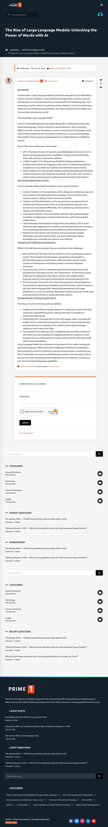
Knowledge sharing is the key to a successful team (26, 717)
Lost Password (26, 433)
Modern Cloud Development (88, 805)
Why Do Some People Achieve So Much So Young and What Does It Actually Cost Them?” (41, 656)
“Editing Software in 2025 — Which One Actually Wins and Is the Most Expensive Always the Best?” (46, 528)
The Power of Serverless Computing (64, 800)
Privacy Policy (11, 822)
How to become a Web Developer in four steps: (26, 800)
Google (8, 499)
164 (41, 81)
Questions (14, 49)
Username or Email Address (32, 384)
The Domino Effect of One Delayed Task (21, 735)
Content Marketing (13, 490)
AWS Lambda (88, 800)
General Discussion (13, 472)
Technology (10, 481)
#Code (10, 805)
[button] (99, 14)
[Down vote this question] (101, 87)
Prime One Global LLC (22, 819)
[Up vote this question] (101, 79)
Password (24, 396)
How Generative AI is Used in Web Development (53, 805)
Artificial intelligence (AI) (33, 49)
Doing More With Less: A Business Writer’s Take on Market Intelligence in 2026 (37, 726)
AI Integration (23, 805)
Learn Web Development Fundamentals (78, 795)
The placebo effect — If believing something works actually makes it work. (36, 519)
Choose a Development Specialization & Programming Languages (32, 795)
